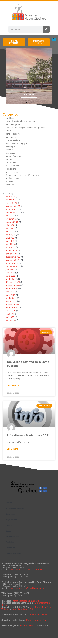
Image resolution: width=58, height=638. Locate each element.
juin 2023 (10, 238)
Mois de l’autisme (13, 156)
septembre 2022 (13, 266)
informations (11, 162)
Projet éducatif (11, 520)
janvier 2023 (11, 254)
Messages (10, 159)
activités (9, 181)
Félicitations (11, 169)
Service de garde (13, 124)
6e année (10, 185)
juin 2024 (10, 225)
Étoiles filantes (12, 172)
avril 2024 (10, 231)
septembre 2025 (13, 212)
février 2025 (11, 219)
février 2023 (11, 250)
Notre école (10, 514)
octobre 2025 (12, 209)
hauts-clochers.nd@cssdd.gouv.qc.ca (25, 569)
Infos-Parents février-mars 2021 (28, 435)
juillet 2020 (11, 311)
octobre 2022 (12, 263)
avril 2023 (10, 244)
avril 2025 (10, 215)
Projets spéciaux (13, 140)
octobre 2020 (12, 307)
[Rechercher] (46, 29)
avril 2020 (10, 320)
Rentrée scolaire (13, 134)
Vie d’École (10, 118)
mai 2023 (10, 241)
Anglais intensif (12, 178)
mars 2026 (10, 197)
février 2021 (11, 298)
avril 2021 (10, 292)
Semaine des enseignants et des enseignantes (25, 127)
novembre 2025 (13, 206)
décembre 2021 (13, 282)
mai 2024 (10, 228)
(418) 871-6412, (28, 625)
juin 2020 (10, 314)
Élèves (8, 531)
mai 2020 (10, 317)
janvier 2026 (11, 203)
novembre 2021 (13, 285)
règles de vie (11, 137)
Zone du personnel (13, 553)
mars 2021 (10, 295)
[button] (9, 76)
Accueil (9, 503)
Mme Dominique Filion (24, 609)
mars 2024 (10, 235)
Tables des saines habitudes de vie (20, 121)
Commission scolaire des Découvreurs (22, 175)
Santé (8, 131)
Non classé (10, 153)
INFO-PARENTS (12, 165)
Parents (9, 150)
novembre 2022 (13, 260)
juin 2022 (10, 269)
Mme (37, 614)
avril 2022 (10, 273)
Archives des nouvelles (15, 508)
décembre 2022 (13, 257)
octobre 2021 (12, 288)
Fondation (10, 542)
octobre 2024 (12, 222)
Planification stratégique (16, 143)
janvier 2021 (11, 301)
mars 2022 (10, 276)
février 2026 (11, 200)
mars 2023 (10, 247)
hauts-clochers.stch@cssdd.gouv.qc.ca (26, 588)
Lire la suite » (13, 385)
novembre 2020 (13, 304)
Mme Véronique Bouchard (26, 601)
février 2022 (11, 279)
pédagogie (10, 147)
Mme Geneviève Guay (37, 620)
